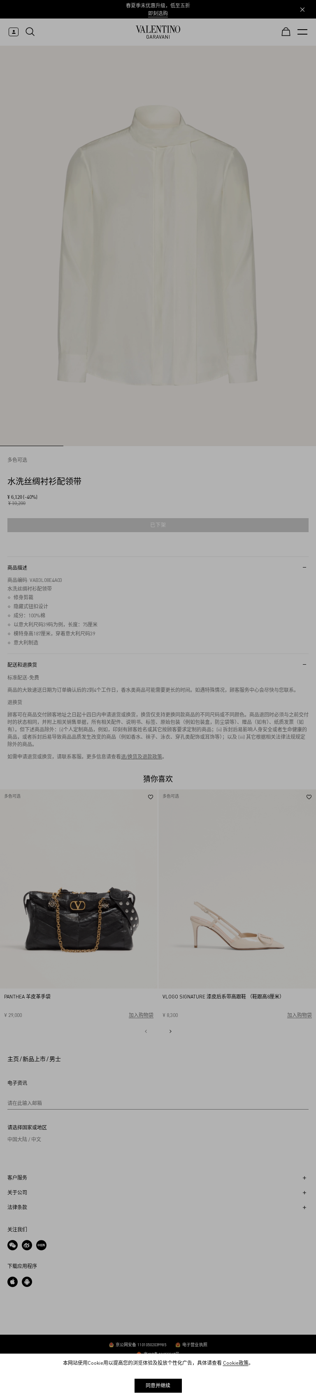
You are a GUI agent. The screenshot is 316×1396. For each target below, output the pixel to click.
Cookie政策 (236, 1363)
